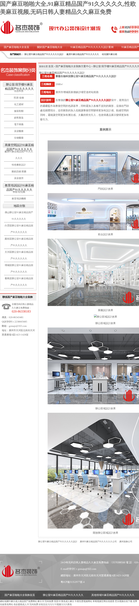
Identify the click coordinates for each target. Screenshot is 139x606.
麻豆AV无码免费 (45, 601)
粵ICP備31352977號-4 (73, 582)
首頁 (50, 66)
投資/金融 (19, 97)
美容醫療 (19, 131)
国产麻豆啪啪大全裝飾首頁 (20, 595)
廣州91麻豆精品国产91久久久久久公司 (98, 541)
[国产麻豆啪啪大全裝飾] (21, 33)
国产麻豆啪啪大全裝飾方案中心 (73, 66)
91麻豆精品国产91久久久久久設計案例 (91, 47)
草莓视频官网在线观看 (103, 601)
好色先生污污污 (46, 604)
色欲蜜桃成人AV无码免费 (26, 604)
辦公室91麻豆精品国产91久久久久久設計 (44, 54)
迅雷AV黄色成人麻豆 (64, 601)
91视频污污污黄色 (63, 604)
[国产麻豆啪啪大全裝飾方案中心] (18, 72)
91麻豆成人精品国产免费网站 (23, 601)
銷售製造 (19, 117)
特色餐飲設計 (19, 164)
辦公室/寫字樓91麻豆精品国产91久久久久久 (19, 86)
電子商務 (19, 124)
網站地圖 (4, 601)
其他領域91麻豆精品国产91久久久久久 (112, 595)
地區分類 (19, 205)
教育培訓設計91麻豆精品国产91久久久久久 (19, 187)
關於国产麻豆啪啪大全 (49, 47)
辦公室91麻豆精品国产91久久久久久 (63, 595)
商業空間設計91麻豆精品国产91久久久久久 (19, 147)
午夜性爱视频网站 (83, 601)
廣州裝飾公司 (125, 541)
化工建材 (19, 104)
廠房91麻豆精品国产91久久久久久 (82, 54)
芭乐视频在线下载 (123, 601)
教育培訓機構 (19, 198)
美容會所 (19, 178)
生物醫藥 (19, 137)
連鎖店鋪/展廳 (18, 171)
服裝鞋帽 (19, 111)
